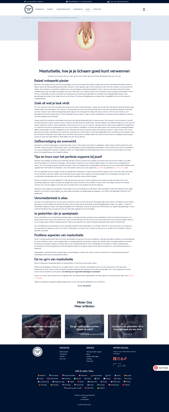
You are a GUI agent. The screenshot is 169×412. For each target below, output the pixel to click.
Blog (88, 9)
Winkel (50, 9)
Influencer (89, 361)
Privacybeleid (85, 399)
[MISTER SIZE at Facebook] (114, 359)
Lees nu (40, 334)
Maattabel (163, 368)
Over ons (97, 9)
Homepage (39, 9)
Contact (89, 359)
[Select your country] (144, 9)
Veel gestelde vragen (94, 352)
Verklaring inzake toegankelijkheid (84, 395)
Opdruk (84, 397)
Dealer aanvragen (92, 356)
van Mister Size (119, 168)
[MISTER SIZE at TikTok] (125, 359)
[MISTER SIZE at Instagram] (118, 359)
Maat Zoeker (64, 352)
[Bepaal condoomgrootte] (156, 368)
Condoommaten (63, 9)
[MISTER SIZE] (37, 351)
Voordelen (78, 9)
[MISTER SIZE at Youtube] (122, 359)
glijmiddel (100, 168)
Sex (37, 18)
